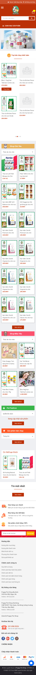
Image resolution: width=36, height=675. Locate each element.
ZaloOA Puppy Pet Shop (10, 616)
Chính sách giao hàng (8, 579)
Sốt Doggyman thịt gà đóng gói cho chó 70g (26, 204)
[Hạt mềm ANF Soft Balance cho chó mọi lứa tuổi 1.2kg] (9, 191)
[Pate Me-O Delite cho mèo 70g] (9, 379)
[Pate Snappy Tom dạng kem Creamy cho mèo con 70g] (9, 351)
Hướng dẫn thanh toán (9, 548)
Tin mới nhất (18, 486)
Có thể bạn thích (10, 452)
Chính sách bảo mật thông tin (11, 582)
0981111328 (10, 609)
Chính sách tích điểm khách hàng (12, 576)
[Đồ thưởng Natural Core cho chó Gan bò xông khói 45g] (10, 463)
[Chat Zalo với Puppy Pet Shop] (31, 663)
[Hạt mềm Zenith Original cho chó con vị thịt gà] (9, 248)
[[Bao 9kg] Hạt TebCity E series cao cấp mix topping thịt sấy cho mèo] (26, 379)
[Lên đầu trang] (30, 671)
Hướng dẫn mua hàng (8, 545)
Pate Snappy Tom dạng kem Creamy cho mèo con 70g (8, 363)
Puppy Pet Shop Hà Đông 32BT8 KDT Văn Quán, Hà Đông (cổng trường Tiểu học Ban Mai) (17, 605)
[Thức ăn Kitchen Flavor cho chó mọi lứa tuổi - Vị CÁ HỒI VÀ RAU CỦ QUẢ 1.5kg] (27, 100)
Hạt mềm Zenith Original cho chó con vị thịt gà (8, 261)
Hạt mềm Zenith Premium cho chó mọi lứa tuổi (25, 233)
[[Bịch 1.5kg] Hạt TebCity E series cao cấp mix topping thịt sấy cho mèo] (9, 70)
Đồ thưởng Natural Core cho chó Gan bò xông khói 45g (9, 475)
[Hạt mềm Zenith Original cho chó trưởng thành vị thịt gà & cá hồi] (9, 276)
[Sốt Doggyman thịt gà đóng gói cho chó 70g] (26, 191)
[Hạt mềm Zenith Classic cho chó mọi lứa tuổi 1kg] (26, 305)
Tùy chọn (6, 89)
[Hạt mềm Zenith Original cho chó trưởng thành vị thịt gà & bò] (26, 248)
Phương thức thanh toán (9, 554)
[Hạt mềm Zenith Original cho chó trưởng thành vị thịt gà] (26, 276)
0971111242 (10, 596)
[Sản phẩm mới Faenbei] (18, 39)
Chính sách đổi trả (7, 573)
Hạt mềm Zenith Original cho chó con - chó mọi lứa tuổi (8, 317)
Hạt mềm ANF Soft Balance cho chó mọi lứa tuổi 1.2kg (9, 204)
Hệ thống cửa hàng (30, 2)
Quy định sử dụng (7, 567)
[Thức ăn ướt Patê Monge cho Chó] (9, 163)
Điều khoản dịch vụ (7, 551)
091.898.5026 (13, 626)
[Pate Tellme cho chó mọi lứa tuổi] (26, 163)
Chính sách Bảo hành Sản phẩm (12, 570)
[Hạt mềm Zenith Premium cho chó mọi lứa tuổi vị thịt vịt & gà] (9, 220)
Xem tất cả (18, 327)
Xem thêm (18, 494)
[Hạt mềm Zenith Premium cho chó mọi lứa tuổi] (26, 220)
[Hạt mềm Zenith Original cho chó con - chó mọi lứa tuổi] (9, 305)
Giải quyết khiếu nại (7, 557)
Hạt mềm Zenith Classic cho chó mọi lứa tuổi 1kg (26, 317)
